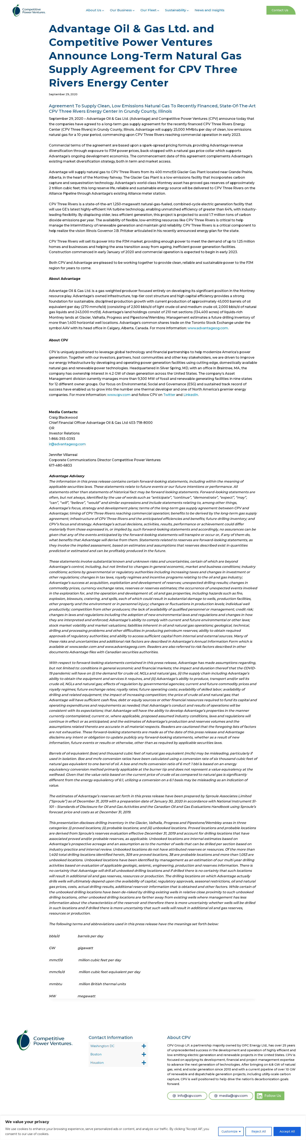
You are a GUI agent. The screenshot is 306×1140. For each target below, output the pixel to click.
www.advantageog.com (208, 328)
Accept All (287, 1131)
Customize (229, 1131)
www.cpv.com (119, 395)
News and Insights (209, 10)
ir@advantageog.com (67, 444)
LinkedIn (190, 395)
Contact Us (280, 10)
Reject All (258, 1131)
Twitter (169, 395)
